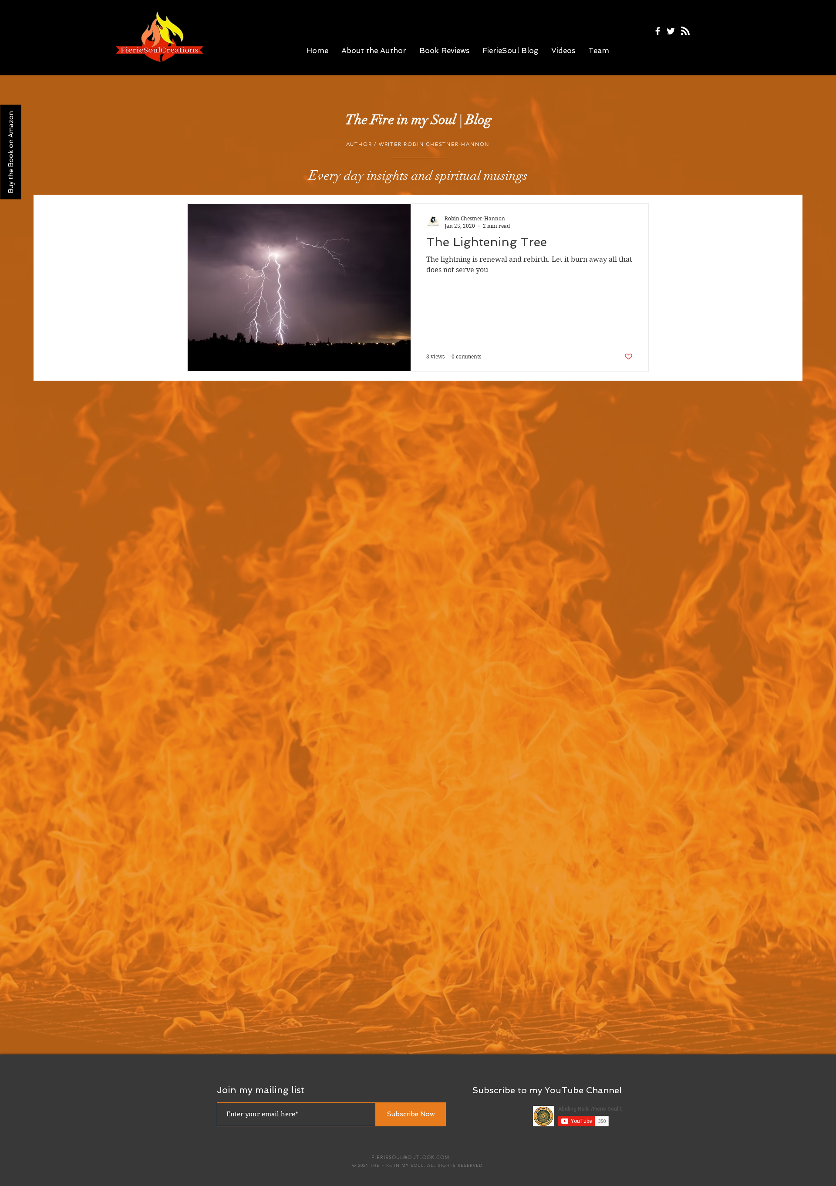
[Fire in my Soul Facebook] (657, 31)
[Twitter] (670, 31)
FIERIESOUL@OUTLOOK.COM (410, 1157)
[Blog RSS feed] (685, 31)
